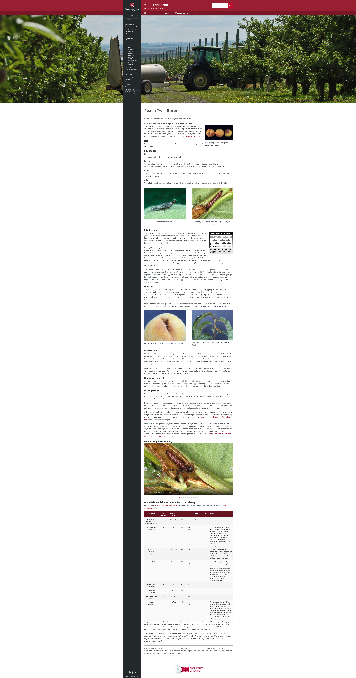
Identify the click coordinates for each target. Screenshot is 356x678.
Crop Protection (129, 31)
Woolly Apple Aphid (132, 60)
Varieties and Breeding (130, 29)
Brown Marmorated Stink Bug (132, 46)
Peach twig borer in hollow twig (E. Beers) (160, 444)
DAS (147, 13)
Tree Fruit (128, 19)
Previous (145, 469)
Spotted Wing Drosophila (131, 58)
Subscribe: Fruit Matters (187, 13)
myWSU (127, 676)
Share (136, 15)
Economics (127, 84)
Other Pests (131, 62)
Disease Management (131, 69)
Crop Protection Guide (131, 36)
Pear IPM (128, 67)
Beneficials (130, 64)
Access (131, 676)
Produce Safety (129, 82)
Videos (126, 86)
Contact (132, 15)
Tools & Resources (129, 89)
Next (231, 469)
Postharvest (128, 79)
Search (230, 5)
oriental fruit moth (192, 136)
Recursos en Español (130, 94)
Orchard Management (130, 77)
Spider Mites (131, 55)
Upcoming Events (129, 24)
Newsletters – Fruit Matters (131, 26)
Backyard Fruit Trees (130, 91)
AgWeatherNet (163, 13)
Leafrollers (130, 51)
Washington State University (132, 7)
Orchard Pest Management (129, 39)
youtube (132, 673)
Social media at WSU (135, 673)
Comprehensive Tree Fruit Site (153, 8)
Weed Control (129, 74)
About (126, 22)
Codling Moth (131, 49)
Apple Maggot (131, 44)
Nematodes (129, 72)
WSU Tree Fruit (156, 5)
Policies (135, 676)
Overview (128, 33)
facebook (129, 673)
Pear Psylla (130, 53)
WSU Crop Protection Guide (167, 505)
